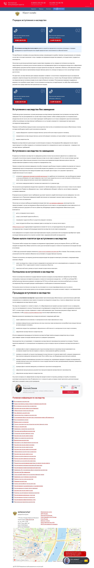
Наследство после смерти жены (23, 436)
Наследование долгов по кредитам (24, 497)
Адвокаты (33, 9)
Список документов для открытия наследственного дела (31, 424)
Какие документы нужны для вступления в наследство (30, 404)
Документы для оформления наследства (26, 443)
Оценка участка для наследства (23, 479)
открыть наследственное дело (33, 313)
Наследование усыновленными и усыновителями (28, 486)
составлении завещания (56, 203)
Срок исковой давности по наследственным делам (29, 475)
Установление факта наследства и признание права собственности (34, 417)
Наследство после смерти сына (23, 490)
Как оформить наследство (22, 413)
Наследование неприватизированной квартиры (28, 465)
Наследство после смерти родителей (25, 449)
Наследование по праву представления (25, 488)
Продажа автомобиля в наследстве (24, 431)
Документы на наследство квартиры (25, 461)
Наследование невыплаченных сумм (24, 500)
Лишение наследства (20, 481)
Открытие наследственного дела (24, 433)
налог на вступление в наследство (48, 252)
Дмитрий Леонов (30, 388)
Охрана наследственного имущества (25, 456)
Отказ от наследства (20, 427)
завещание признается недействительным (35, 176)
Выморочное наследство (21, 440)
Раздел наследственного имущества (24, 459)
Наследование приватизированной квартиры (27, 468)
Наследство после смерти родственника (26, 408)
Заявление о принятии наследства (24, 429)
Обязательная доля (18, 227)
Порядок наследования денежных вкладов (26, 493)
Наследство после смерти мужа (23, 447)
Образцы (41, 9)
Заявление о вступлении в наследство (25, 477)
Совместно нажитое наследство (23, 438)
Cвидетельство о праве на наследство (25, 415)
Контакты (48, 9)
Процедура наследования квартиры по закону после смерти (32, 463)
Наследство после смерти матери (24, 445)
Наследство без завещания (22, 472)
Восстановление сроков (21, 420)
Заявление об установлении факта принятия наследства (30, 470)
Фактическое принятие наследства (24, 502)
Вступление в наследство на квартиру (25, 406)
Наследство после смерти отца (23, 454)
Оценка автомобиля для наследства (24, 484)
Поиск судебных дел (59, 9)
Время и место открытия (21, 422)
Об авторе (70, 392)
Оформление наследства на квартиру (25, 452)
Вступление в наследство (21, 401)
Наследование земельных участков (24, 495)
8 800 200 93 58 (30, 520)
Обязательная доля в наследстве (24, 411)
